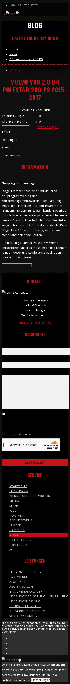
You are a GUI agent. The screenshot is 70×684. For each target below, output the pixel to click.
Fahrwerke (18, 577)
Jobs (12, 510)
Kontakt (16, 515)
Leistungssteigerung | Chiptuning (38, 596)
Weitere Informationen (15, 127)
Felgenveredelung (25, 572)
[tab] (38, 70)
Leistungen (18, 491)
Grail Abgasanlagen (26, 591)
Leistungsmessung (24, 601)
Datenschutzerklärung (16, 434)
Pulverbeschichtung (27, 611)
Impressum (18, 545)
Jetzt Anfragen (48, 127)
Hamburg (17, 530)
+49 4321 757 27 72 (24, 5)
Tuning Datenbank (25, 606)
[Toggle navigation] (3, 14)
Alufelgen (18, 582)
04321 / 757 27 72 (35, 322)
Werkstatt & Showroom (30, 496)
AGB (12, 550)
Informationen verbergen (16, 265)
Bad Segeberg (20, 520)
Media (14, 501)
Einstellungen (40, 680)
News (13, 535)
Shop (13, 506)
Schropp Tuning (23, 616)
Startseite (18, 486)
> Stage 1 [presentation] (16, 70)
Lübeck (15, 525)
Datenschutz (20, 540)
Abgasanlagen (21, 586)
